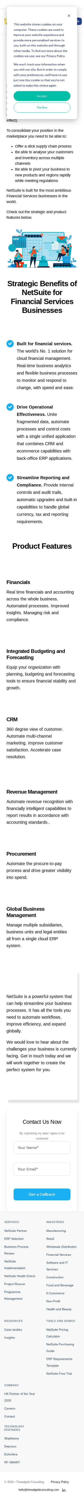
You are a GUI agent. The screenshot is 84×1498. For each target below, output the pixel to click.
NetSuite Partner (15, 1230)
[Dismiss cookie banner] (68, 16)
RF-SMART (12, 1462)
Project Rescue (14, 1284)
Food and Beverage (59, 1285)
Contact (9, 1416)
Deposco (10, 1446)
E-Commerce (55, 1293)
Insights (9, 1337)
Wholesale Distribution (61, 1246)
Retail (50, 1238)
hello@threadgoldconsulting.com (42, 4)
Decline (42, 107)
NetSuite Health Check (19, 1276)
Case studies (13, 1329)
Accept (42, 96)
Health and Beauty (59, 1309)
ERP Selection (14, 1238)
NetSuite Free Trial (59, 1373)
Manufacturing (56, 1230)
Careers (9, 1408)
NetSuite (13, 190)
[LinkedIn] (63, 1490)
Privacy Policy (60, 1482)
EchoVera (10, 1454)
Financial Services (58, 1254)
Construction (55, 1277)
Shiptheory (11, 1438)
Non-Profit (53, 1301)
